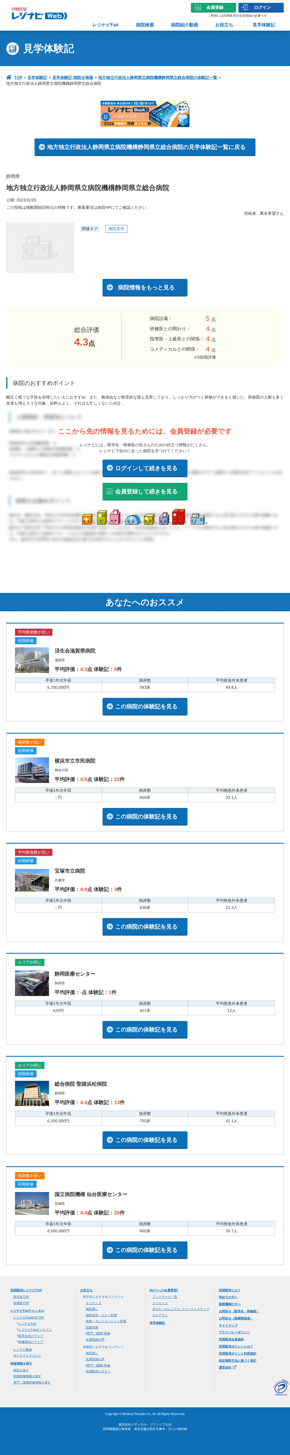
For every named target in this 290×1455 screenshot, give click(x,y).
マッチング (93, 1303)
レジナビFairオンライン (35, 1329)
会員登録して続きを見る (146, 491)
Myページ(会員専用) (164, 1290)
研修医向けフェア (30, 1342)
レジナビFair (105, 24)
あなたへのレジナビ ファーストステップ (180, 1309)
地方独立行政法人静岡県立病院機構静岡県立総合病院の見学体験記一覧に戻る (146, 147)
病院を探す (21, 1370)
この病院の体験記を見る (146, 706)
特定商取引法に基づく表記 (237, 1360)
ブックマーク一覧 (164, 1296)
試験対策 (92, 1327)
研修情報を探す (21, 1363)
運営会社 (225, 1367)
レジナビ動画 (22, 1349)
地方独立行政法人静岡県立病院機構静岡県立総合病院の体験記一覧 (157, 77)
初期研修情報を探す (27, 1376)
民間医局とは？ (230, 1290)
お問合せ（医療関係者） (236, 1318)
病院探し (92, 1309)
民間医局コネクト (98, 1371)
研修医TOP (21, 1303)
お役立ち (224, 24)
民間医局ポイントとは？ (236, 1346)
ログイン (262, 7)
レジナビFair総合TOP (28, 1317)
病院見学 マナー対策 (101, 1315)
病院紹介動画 (184, 24)
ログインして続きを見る (146, 468)
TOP (18, 77)
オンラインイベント (27, 1355)
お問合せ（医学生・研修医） (239, 1311)
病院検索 (145, 24)
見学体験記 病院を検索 (72, 77)
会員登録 (214, 7)
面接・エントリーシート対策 (106, 1321)
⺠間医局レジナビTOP (26, 1290)
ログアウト (160, 1315)
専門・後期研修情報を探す (32, 1382)
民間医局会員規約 (231, 1339)
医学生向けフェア (30, 1336)
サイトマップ (228, 1325)
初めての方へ (228, 1297)
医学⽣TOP (21, 1296)
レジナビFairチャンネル (27, 1310)
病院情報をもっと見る (146, 287)
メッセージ (160, 1303)
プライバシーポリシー (234, 1332)
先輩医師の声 (95, 1339)
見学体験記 (264, 24)
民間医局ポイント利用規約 (237, 1353)
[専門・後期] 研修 (98, 1333)
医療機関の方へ (230, 1304)
